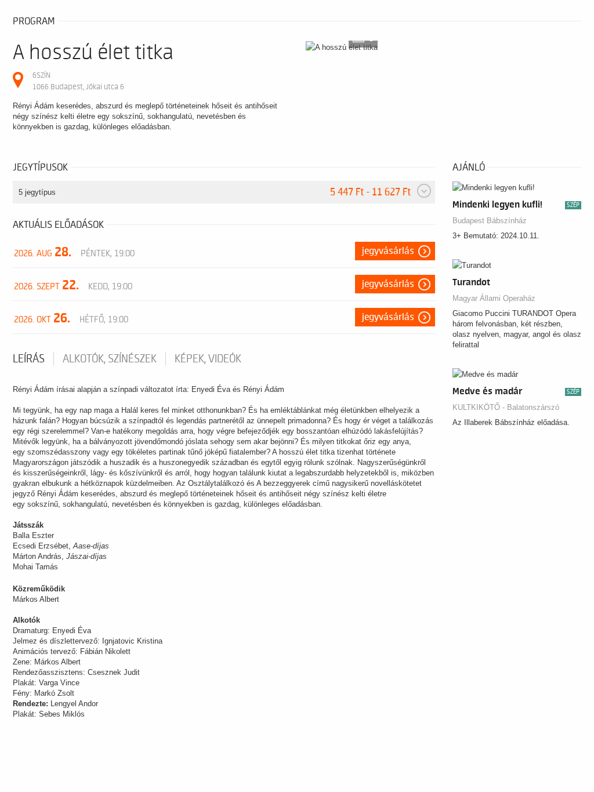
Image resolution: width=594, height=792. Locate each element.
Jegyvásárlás (388, 251)
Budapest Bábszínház (489, 220)
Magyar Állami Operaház (493, 298)
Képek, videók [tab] (208, 359)
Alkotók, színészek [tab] (110, 359)
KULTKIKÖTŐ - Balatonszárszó (505, 407)
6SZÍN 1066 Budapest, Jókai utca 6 (78, 81)
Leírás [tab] (29, 359)
